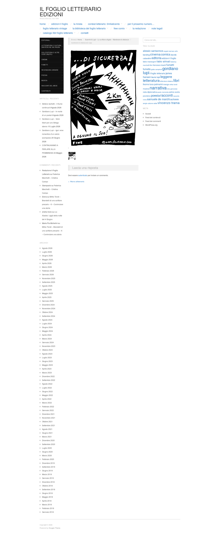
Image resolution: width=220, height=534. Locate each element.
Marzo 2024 (47, 338)
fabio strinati (163, 61)
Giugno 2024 (47, 327)
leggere (166, 76)
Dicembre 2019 (48, 463)
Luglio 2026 (47, 252)
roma (145, 99)
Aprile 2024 (46, 335)
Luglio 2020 (47, 448)
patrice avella (174, 92)
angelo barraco (169, 51)
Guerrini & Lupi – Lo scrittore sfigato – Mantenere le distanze (107, 39)
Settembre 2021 (48, 425)
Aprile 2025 (46, 297)
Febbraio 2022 (48, 406)
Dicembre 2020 (48, 440)
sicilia (155, 103)
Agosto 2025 (47, 286)
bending (146, 54)
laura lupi (155, 77)
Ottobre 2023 (47, 350)
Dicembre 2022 (48, 376)
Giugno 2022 (47, 391)
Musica (44, 80)
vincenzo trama (169, 102)
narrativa (158, 87)
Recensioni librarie (49, 70)
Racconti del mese (49, 86)
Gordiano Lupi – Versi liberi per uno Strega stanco (51, 123)
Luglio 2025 (47, 289)
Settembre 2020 (48, 444)
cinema (155, 54)
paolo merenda (163, 92)
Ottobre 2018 (47, 485)
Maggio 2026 (47, 259)
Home (43, 24)
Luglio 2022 (47, 387)
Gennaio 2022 (48, 410)
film (151, 65)
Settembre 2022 (48, 380)
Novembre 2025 (48, 278)
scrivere (174, 99)
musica (146, 88)
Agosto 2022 (47, 383)
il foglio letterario (157, 73)
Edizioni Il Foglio (59, 24)
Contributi (46, 91)
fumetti (170, 65)
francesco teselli (159, 65)
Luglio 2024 (47, 323)
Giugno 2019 (47, 470)
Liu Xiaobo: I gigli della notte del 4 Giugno (52, 215)
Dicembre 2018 (48, 482)
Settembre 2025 (48, 282)
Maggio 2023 (47, 365)
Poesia (44, 75)
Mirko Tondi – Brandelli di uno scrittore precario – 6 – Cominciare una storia (52, 231)
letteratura (151, 80)
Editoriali (45, 40)
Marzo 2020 (47, 455)
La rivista (77, 24)
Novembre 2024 (48, 308)
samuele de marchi (158, 99)
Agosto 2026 (47, 248)
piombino (147, 96)
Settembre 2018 (48, 489)
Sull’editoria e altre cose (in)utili (50, 53)
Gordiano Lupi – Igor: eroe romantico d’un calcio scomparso (52, 134)
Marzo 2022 (47, 402)
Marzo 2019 (47, 474)
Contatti (84, 33)
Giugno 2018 (47, 493)
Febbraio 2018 (48, 508)
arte (176, 51)
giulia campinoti (156, 69)
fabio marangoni (149, 61)
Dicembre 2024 (48, 304)
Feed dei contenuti (152, 117)
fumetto (147, 69)
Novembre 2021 (48, 417)
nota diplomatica (150, 91)
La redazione (139, 28)
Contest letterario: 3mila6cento (104, 24)
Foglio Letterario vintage (55, 28)
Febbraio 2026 (48, 270)
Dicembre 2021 (48, 414)
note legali (157, 28)
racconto (176, 96)
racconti (166, 95)
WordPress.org (151, 125)
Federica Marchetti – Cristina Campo (51, 178)
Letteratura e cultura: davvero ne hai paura (51, 46)
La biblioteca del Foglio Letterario (89, 28)
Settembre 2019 (48, 466)
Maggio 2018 (47, 497)
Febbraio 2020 (48, 459)
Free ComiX (119, 28)
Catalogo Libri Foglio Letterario (58, 33)
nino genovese (172, 89)
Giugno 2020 (47, 451)
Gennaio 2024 (48, 342)
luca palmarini (156, 84)
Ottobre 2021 (47, 421)
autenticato (82, 175)
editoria (156, 58)
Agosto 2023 (47, 353)
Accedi (148, 113)
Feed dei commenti (153, 121)
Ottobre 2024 (47, 312)
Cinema (44, 59)
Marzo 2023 (47, 372)
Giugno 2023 (47, 361)
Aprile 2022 (46, 399)
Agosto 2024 (47, 319)
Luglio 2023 (47, 357)
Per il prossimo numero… (141, 24)
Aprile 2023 (46, 368)
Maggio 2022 (47, 395)
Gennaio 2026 (48, 274)
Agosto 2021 (47, 429)
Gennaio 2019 (48, 478)
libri (176, 80)
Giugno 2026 (47, 255)
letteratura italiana (166, 81)
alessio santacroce (153, 51)
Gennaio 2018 (48, 512)
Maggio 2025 (47, 293)
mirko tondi (173, 84)
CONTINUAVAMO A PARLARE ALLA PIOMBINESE (50, 149)
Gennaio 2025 (48, 301)
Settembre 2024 (48, 316)
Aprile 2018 (46, 500)
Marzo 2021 (47, 436)
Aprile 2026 (46, 263)
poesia (155, 95)
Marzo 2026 (47, 267)
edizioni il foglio (169, 58)
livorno (146, 84)
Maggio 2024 (47, 331)
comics (165, 54)
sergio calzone (148, 103)
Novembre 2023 (48, 346)
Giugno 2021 (47, 433)
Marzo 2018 (47, 504)
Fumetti (44, 65)
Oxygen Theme (54, 528)
